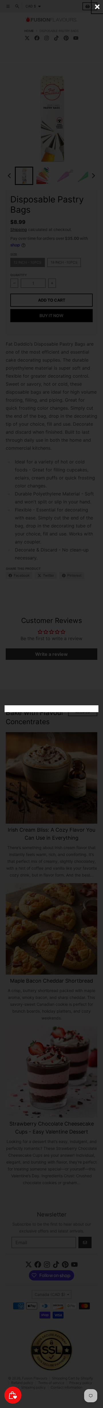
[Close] (97, 6)
